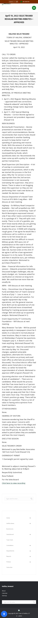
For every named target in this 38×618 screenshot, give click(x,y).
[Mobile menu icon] (34, 8)
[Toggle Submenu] (30, 518)
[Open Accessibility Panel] (4, 614)
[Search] (17, 2)
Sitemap (4, 595)
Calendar (4, 593)
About (3, 591)
